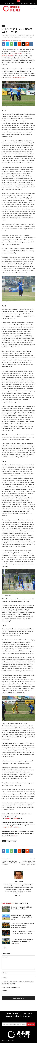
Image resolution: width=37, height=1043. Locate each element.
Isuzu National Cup (19, 53)
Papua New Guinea (11, 841)
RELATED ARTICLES (7, 903)
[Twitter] (7, 44)
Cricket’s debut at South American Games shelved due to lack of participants (22, 941)
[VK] (31, 44)
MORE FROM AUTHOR (21, 903)
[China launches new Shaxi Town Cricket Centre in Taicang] (6, 909)
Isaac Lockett (6, 40)
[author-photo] (18, 879)
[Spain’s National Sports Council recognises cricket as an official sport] (6, 917)
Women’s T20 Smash (8, 56)
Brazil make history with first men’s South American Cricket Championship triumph (22, 925)
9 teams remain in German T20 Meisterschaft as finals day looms (9, 863)
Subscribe (31, 1024)
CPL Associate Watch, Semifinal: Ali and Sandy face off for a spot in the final (27, 863)
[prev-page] (3, 948)
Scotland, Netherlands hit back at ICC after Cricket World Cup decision (18, 3)
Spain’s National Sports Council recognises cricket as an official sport (21, 917)
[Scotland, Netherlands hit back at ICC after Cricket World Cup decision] (6, 933)
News (3, 25)
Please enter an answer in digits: (11, 987)
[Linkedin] (15, 44)
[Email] (23, 44)
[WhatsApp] (11, 44)
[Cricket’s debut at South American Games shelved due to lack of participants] (6, 941)
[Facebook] (3, 44)
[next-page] (5, 948)
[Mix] (27, 44)
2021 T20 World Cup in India (17, 78)
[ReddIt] (19, 44)
